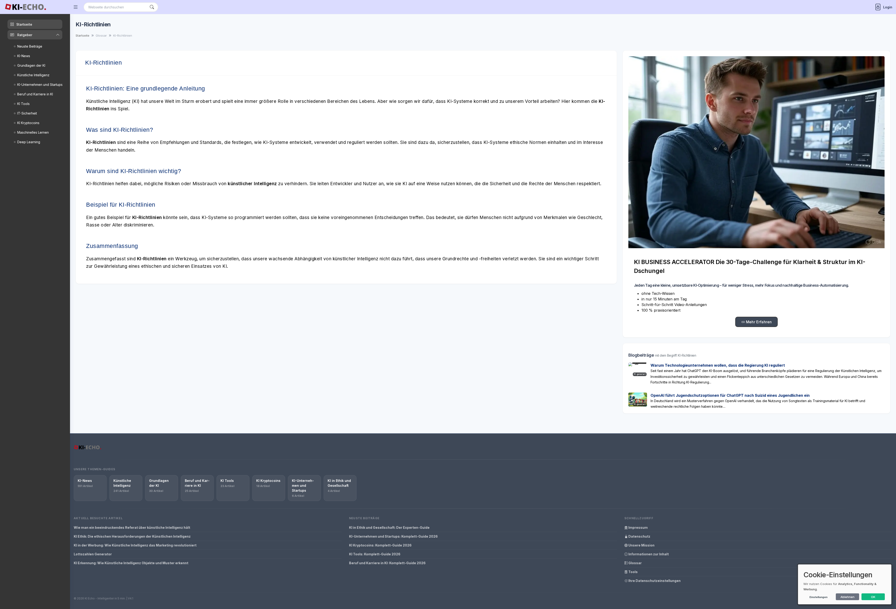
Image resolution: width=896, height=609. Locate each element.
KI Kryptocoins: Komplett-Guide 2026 (380, 545)
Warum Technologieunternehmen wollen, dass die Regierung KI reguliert (718, 365)
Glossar (635, 563)
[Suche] (152, 7)
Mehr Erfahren (758, 322)
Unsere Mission (641, 545)
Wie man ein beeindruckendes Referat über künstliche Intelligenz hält (132, 527)
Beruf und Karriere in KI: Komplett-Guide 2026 (387, 563)
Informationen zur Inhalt (648, 554)
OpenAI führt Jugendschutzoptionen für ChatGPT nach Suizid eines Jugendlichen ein (730, 395)
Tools (633, 572)
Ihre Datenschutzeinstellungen (654, 581)
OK (873, 597)
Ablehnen (847, 597)
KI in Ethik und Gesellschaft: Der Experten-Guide (389, 527)
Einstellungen (818, 597)
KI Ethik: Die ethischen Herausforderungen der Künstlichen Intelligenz (132, 536)
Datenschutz (639, 536)
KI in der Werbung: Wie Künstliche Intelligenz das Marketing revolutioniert (135, 545)
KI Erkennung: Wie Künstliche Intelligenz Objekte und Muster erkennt (131, 563)
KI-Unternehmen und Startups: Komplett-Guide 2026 (393, 536)
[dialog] (844, 584)
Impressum (638, 527)
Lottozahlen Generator (93, 554)
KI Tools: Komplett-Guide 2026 (374, 554)
